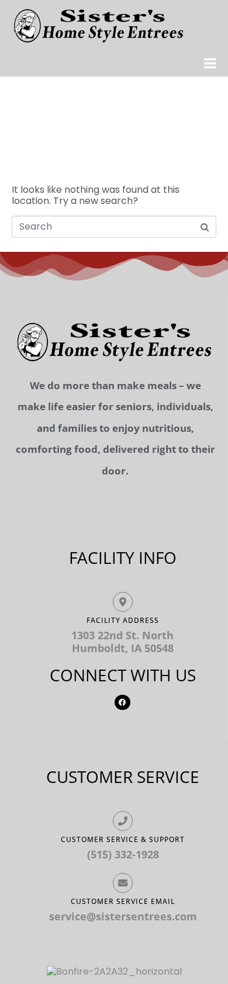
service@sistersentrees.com (123, 916)
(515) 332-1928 (123, 854)
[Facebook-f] (122, 702)
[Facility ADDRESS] (123, 602)
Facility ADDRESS (123, 620)
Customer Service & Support (123, 839)
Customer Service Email (123, 901)
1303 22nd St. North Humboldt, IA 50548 (122, 641)
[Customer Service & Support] (123, 821)
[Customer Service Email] (123, 883)
